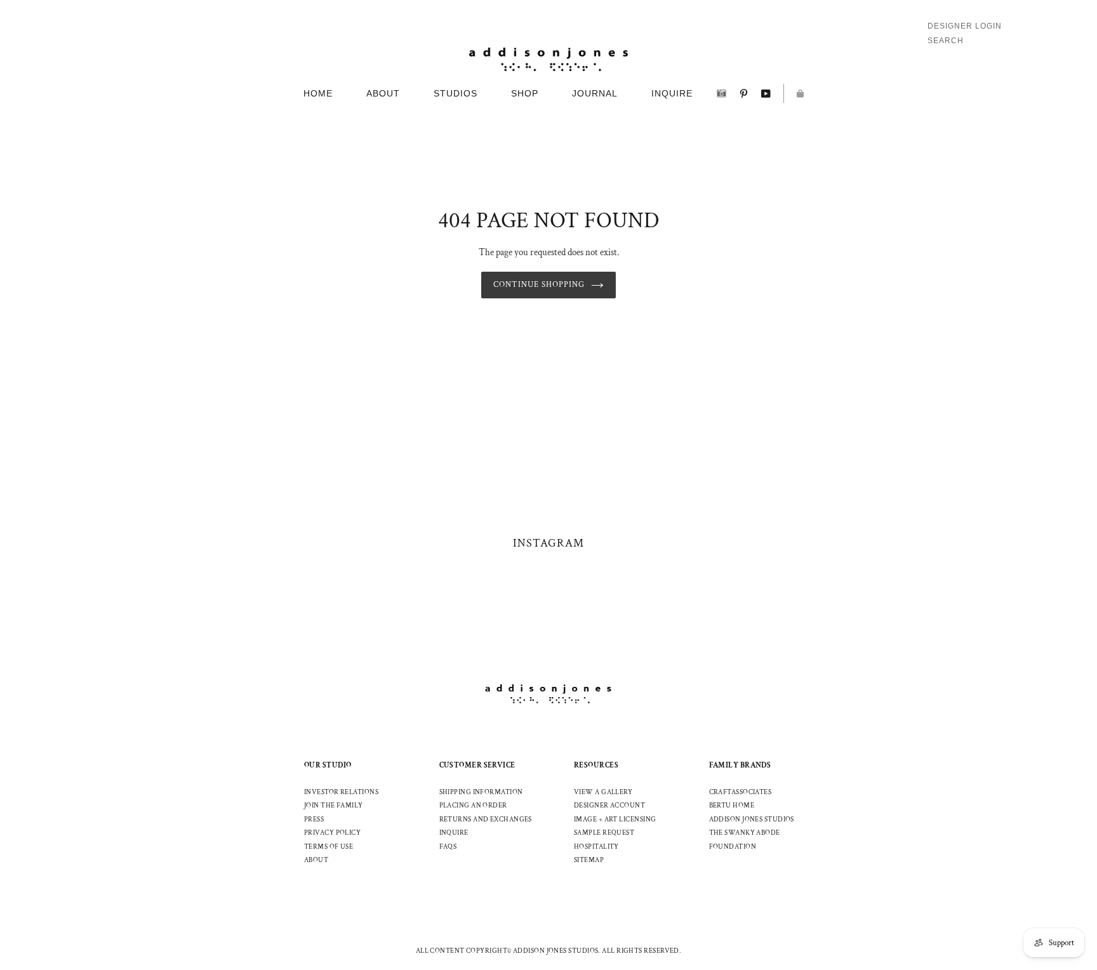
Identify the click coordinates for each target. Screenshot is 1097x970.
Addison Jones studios (751, 819)
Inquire (454, 832)
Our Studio (328, 765)
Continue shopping (539, 284)
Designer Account (609, 805)
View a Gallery (603, 792)
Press (314, 819)
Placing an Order (473, 805)
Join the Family (333, 805)
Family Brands (740, 765)
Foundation (733, 846)
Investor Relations (341, 792)
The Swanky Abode (744, 832)
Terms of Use (328, 846)
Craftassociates (740, 792)
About (316, 860)
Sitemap (589, 860)
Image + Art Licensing (615, 819)
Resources (596, 765)
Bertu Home (732, 805)
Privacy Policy (332, 832)
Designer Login (964, 26)
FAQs (448, 846)
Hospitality (596, 846)
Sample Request (604, 832)
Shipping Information (481, 792)
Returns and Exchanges (485, 819)
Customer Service (477, 765)
